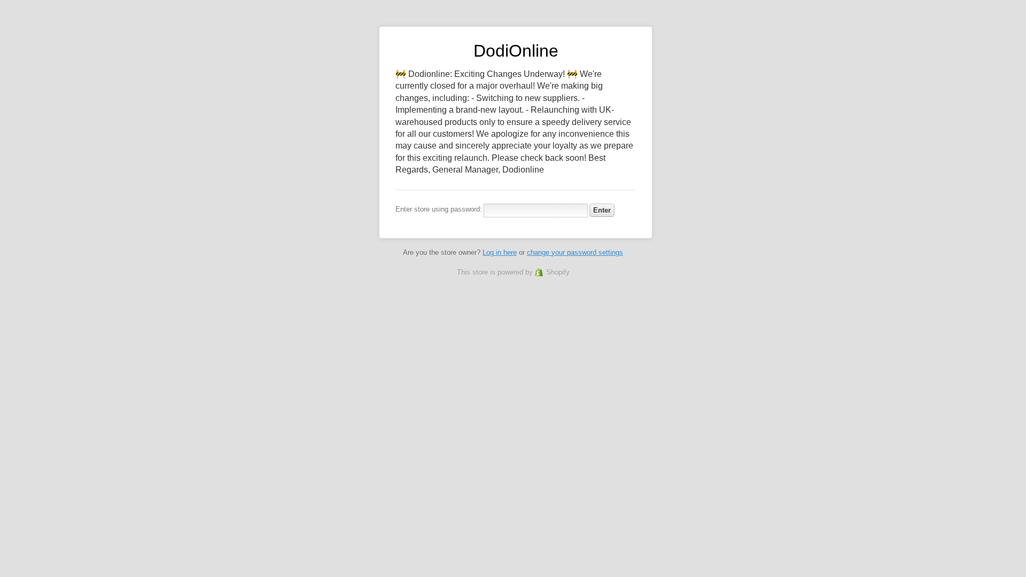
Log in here (500, 252)
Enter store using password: (438, 209)
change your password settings (575, 252)
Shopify (558, 272)
